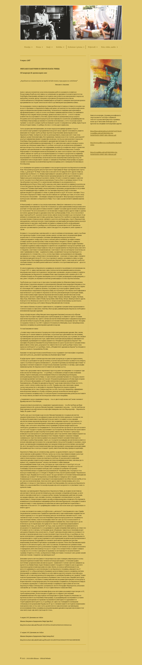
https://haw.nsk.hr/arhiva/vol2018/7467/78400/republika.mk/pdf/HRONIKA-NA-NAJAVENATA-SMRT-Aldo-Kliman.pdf (106, 133)
